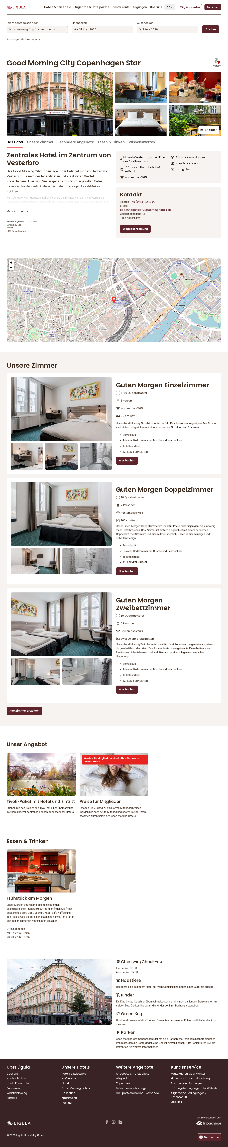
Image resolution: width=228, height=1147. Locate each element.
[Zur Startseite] (16, 7)
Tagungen (140, 7)
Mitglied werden (190, 7)
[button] (114, 300)
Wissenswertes (142, 142)
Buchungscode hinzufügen (22, 39)
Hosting (66, 1103)
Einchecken (79, 23)
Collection (68, 1093)
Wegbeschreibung (135, 229)
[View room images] (61, 409)
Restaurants (121, 7)
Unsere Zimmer (40, 142)
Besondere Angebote (75, 142)
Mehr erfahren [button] (16, 211)
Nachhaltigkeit (16, 1078)
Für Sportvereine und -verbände (137, 1093)
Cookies (176, 1102)
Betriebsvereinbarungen (132, 1088)
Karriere (12, 1098)
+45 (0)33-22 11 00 (142, 202)
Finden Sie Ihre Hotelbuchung (190, 1078)
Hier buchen (127, 460)
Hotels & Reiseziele (57, 7)
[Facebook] (107, 1122)
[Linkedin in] (120, 1122)
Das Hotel (15, 142)
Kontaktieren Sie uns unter (188, 1074)
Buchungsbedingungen (186, 1083)
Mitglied (121, 1078)
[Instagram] (113, 1122)
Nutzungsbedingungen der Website (194, 1088)
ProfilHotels (68, 1078)
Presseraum (15, 1088)
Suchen (211, 29)
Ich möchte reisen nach (23, 23)
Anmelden (213, 7)
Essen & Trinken (111, 142)
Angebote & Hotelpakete (91, 7)
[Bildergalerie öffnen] (60, 104)
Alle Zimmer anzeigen (24, 711)
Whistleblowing (17, 1093)
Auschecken (145, 23)
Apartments (69, 1098)
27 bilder (210, 130)
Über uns (156, 7)
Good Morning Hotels (75, 1088)
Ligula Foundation (19, 1083)
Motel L (66, 1083)
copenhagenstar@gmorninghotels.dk (145, 210)
